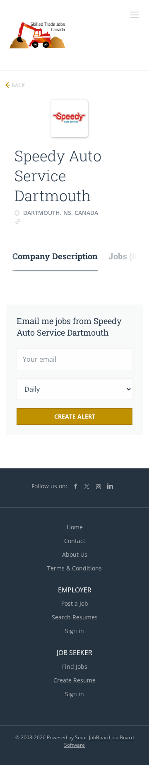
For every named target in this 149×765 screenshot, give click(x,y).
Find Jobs (74, 666)
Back (17, 85)
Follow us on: (49, 486)
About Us (74, 554)
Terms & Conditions (74, 568)
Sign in (74, 631)
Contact (74, 541)
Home (75, 527)
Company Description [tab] (55, 256)
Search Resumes (75, 617)
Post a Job (74, 603)
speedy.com (39, 221)
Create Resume (74, 680)
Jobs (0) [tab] (123, 256)
